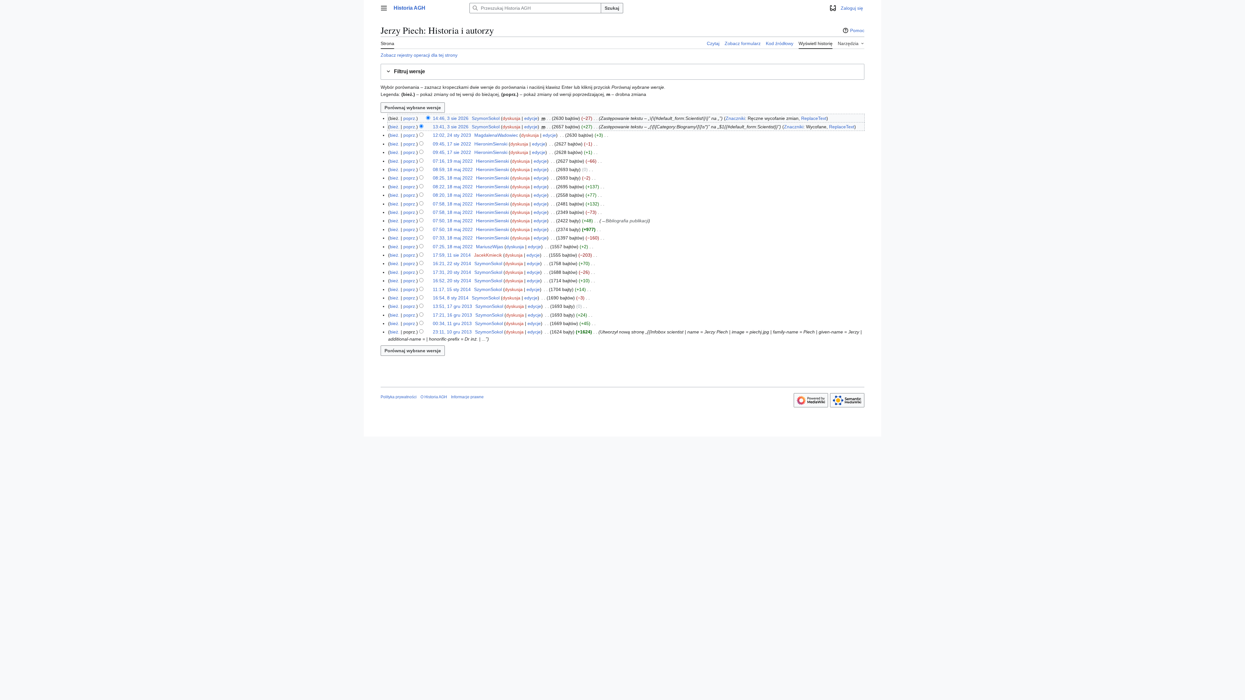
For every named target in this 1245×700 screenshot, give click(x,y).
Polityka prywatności (399, 397)
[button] (384, 8)
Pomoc (857, 30)
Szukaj (612, 8)
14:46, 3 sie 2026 (450, 118)
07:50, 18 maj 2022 (453, 220)
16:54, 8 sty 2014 (450, 297)
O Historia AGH (434, 397)
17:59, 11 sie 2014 (452, 255)
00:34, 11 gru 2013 (452, 323)
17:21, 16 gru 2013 (452, 315)
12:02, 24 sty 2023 (452, 135)
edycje (531, 118)
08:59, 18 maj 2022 (453, 169)
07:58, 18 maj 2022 (453, 203)
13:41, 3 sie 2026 (450, 126)
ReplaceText (813, 118)
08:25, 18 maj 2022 (453, 178)
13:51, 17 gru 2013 (452, 306)
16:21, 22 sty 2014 (452, 263)
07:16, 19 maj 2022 (453, 161)
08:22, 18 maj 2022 (453, 186)
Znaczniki (735, 118)
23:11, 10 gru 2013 (452, 331)
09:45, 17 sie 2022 (452, 143)
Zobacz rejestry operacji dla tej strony (419, 55)
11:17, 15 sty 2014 (452, 289)
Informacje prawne (467, 397)
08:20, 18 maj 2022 (453, 195)
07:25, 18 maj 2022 (453, 246)
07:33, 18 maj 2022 (453, 237)
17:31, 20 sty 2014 (452, 272)
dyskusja (511, 118)
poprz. (409, 118)
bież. (394, 126)
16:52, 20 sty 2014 (452, 280)
